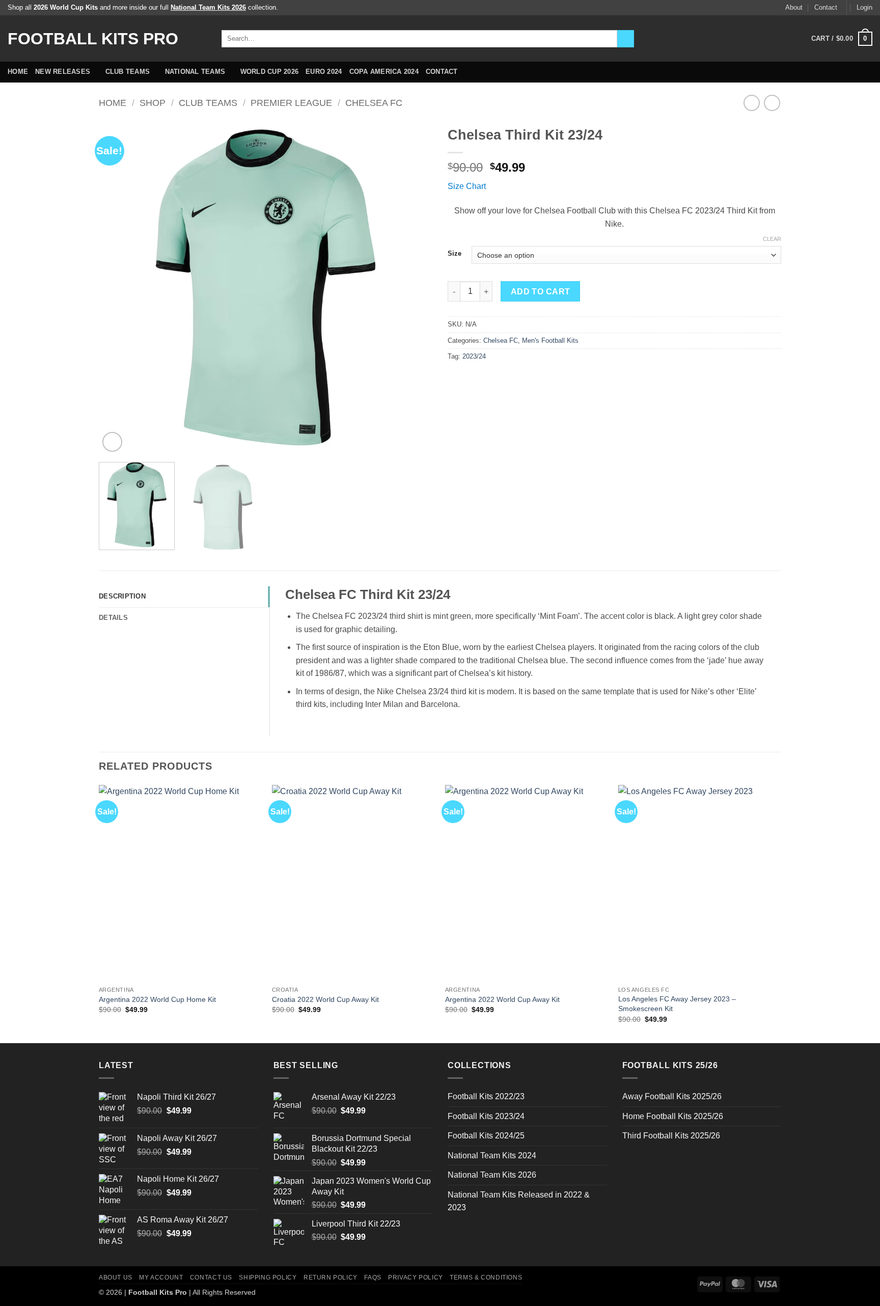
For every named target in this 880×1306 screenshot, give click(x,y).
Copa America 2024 (384, 71)
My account (161, 1277)
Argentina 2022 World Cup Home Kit (157, 999)
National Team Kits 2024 (492, 1155)
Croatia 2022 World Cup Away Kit (325, 999)
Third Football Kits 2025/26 (671, 1135)
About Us (115, 1277)
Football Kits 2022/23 (486, 1096)
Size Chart (467, 186)
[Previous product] (772, 103)
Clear (772, 239)
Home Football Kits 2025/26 (672, 1116)
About (794, 7)
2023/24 (474, 356)
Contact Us (211, 1277)
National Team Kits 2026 (492, 1175)
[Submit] (625, 38)
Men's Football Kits (550, 340)
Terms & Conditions (486, 1277)
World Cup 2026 (269, 71)
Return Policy (331, 1277)
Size (454, 253)
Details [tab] (113, 617)
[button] (864, 7)
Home (18, 71)
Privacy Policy (415, 1277)
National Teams (195, 71)
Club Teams (127, 71)
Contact (825, 7)
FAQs (372, 1277)
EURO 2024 (324, 71)
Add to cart (540, 291)
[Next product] (751, 103)
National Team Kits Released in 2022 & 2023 (519, 1201)
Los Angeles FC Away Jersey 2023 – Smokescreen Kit (677, 1004)
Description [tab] (122, 596)
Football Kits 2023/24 (486, 1116)
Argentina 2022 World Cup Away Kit (502, 999)
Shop (153, 102)
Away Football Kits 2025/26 (672, 1096)
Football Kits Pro (93, 39)
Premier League (291, 102)
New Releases (62, 71)
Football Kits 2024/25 (486, 1135)
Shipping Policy (267, 1277)
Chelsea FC (373, 102)
